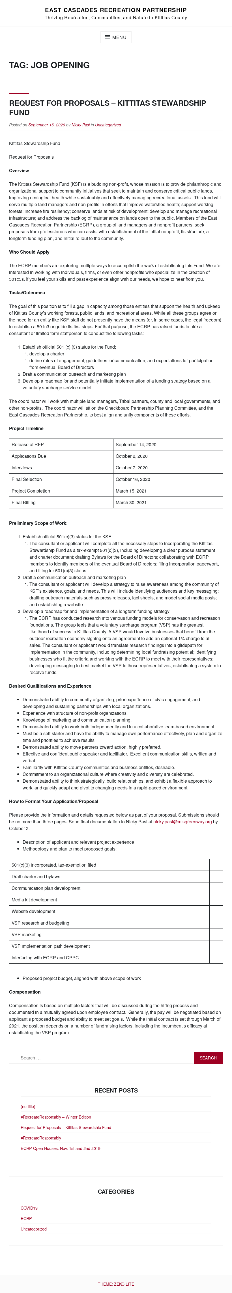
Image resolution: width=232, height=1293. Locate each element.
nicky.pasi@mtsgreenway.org (182, 821)
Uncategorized (108, 125)
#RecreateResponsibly (41, 1138)
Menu (119, 37)
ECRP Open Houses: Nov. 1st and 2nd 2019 (60, 1148)
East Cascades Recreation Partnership (116, 10)
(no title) (28, 1106)
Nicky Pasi (81, 125)
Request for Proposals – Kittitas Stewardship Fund (107, 107)
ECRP (26, 1218)
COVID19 (29, 1208)
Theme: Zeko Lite (116, 1284)
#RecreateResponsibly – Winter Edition (56, 1117)
